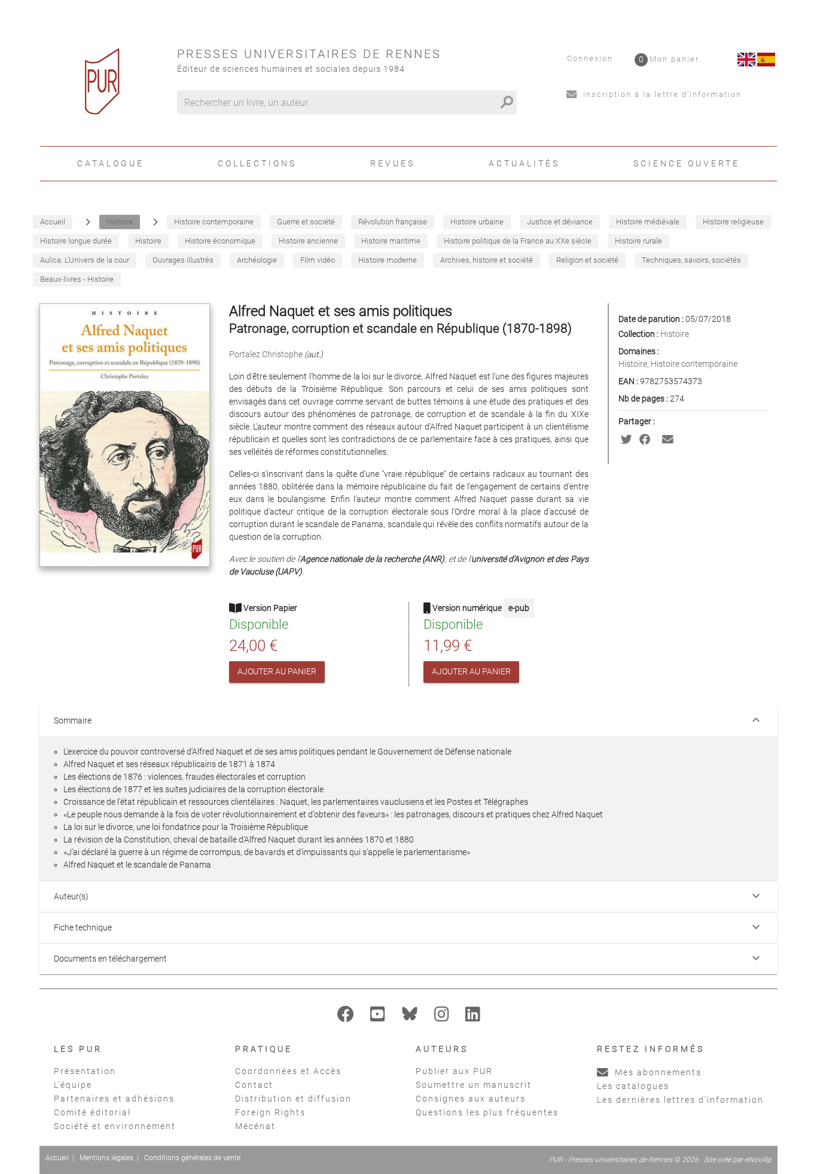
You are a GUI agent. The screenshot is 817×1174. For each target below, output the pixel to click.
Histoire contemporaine (694, 364)
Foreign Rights (270, 1112)
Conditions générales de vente (192, 1158)
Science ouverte (686, 163)
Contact (254, 1085)
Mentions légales (106, 1158)
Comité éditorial (92, 1112)
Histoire (674, 334)
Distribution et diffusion (293, 1098)
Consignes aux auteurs (471, 1098)
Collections (257, 163)
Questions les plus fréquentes (487, 1112)
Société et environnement (115, 1126)
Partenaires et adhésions (114, 1098)
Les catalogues (633, 1086)
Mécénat (255, 1126)
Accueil (57, 1158)
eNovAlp (758, 1159)
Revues (392, 163)
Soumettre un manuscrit (474, 1085)
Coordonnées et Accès (288, 1071)
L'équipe (73, 1085)
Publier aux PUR (454, 1071)
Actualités (524, 163)
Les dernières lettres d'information (680, 1100)
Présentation (85, 1071)
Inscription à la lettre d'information (661, 94)
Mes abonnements (657, 1072)
